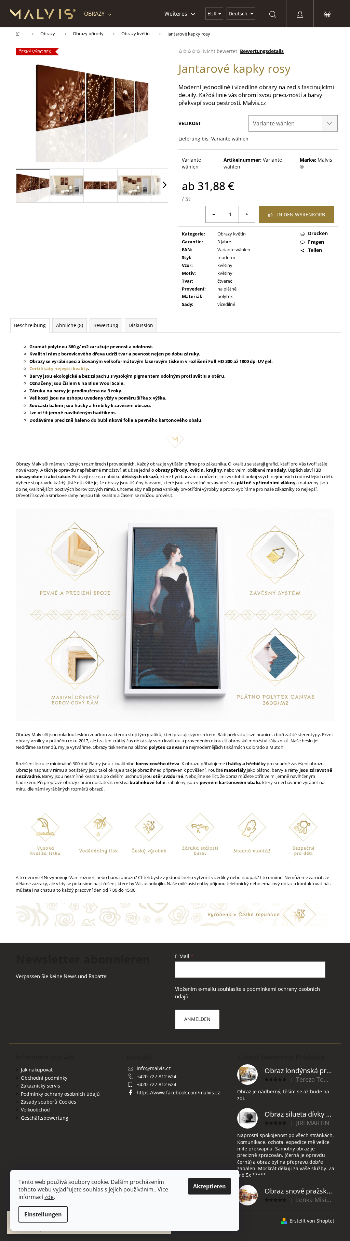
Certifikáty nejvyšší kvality (58, 368)
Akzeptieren (209, 1186)
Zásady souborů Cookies (48, 1101)
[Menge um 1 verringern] (214, 214)
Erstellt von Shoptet (312, 1220)
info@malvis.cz (154, 1068)
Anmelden (197, 1019)
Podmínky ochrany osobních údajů (60, 1094)
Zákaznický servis (40, 1085)
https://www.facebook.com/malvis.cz (178, 1092)
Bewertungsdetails (262, 51)
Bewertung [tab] (105, 325)
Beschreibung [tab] (30, 325)
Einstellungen (43, 1214)
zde (49, 1197)
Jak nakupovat (37, 1069)
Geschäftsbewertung (44, 1118)
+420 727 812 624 (156, 1076)
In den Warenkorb (301, 214)
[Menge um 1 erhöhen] (247, 214)
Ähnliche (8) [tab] (69, 325)
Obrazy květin (231, 234)
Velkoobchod (35, 1109)
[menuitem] (97, 13)
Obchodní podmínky (44, 1078)
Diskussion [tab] (141, 325)
